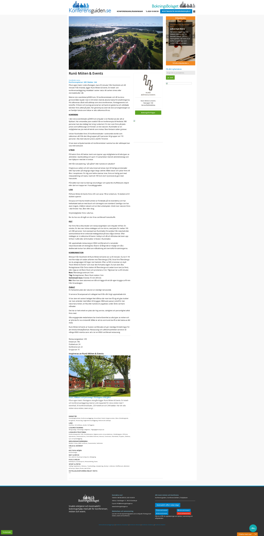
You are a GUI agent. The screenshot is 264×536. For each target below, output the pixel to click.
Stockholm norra (74, 80)
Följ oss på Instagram (184, 510)
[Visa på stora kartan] (134, 121)
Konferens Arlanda (135, 524)
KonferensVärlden (173, 498)
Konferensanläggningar (130, 11)
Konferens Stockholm (122, 524)
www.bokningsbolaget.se (120, 506)
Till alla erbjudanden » (180, 63)
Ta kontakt (7, 532)
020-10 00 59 (153, 11)
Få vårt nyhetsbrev (174, 69)
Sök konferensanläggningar (106, 524)
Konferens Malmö (160, 524)
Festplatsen (184, 498)
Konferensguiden (160, 498)
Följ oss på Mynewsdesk (184, 513)
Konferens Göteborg (148, 524)
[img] (180, 40)
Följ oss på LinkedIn (162, 513)
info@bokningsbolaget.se (125, 503)
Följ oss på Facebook (162, 510)
